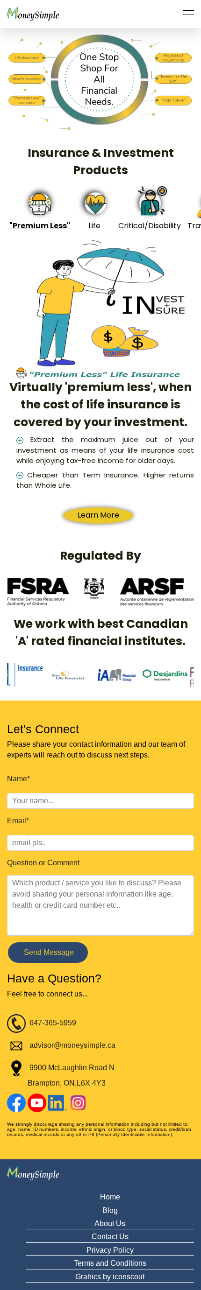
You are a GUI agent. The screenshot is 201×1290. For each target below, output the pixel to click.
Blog (110, 1210)
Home (110, 1197)
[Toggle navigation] (185, 14)
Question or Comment (43, 863)
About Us (109, 1223)
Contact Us (110, 1237)
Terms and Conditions (110, 1263)
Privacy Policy (110, 1250)
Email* (18, 821)
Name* (18, 779)
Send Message (48, 952)
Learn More (98, 515)
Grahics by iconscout (109, 1277)
